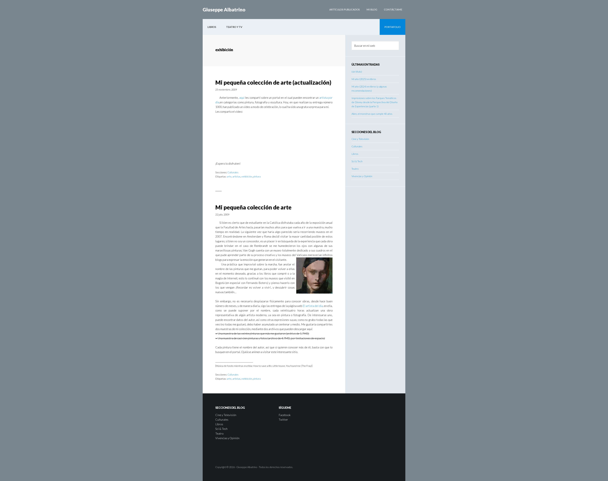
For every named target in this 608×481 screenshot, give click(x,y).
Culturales (233, 172)
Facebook (285, 415)
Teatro (355, 168)
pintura (257, 176)
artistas (236, 176)
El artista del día (313, 306)
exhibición (246, 176)
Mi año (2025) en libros (364, 78)
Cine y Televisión (360, 138)
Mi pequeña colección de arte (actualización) (273, 82)
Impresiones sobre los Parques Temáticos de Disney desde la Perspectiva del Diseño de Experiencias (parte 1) (375, 102)
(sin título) (357, 71)
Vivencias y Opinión (362, 176)
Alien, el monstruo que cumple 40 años (372, 113)
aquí (241, 97)
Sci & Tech (357, 161)
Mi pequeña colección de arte (253, 207)
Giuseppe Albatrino (224, 9)
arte (229, 176)
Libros (355, 153)
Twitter (283, 419)
